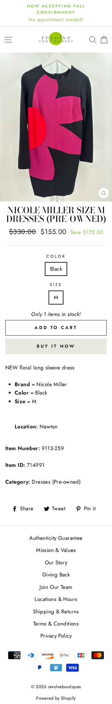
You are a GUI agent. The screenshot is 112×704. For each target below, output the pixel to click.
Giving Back (56, 574)
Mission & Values (56, 550)
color (55, 256)
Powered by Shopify (56, 698)
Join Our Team (56, 587)
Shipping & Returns (56, 611)
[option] (56, 13)
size (56, 284)
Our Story (56, 562)
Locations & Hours (56, 599)
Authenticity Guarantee (55, 538)
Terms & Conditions (56, 623)
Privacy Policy (56, 635)
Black (56, 269)
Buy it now (56, 346)
